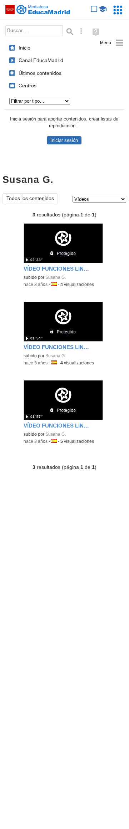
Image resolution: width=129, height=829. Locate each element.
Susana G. (55, 277)
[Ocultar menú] (111, 42)
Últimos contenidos (40, 73)
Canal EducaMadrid (41, 60)
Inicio (24, 48)
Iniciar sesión (64, 140)
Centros (27, 85)
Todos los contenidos (30, 198)
